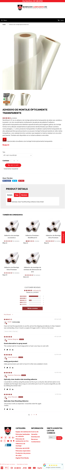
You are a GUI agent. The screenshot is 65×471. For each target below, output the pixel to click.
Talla (4, 152)
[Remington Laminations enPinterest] (9, 438)
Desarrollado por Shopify (22, 464)
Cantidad (6, 160)
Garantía (34, 434)
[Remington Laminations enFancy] (13, 441)
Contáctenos (35, 442)
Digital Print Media (22, 458)
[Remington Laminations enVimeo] (11, 441)
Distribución (35, 437)
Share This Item (8, 178)
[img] (8, 319)
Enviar (59, 438)
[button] (7, 118)
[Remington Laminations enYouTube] (8, 441)
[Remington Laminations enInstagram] (1, 441)
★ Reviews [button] (63, 237)
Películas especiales (23, 451)
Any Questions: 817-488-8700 (32, 1)
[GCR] (44, 465)
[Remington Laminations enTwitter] (1, 438)
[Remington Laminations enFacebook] (5, 438)
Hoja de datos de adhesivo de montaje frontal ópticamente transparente (29, 141)
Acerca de (34, 432)
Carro (62, 20)
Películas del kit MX (22, 448)
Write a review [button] (32, 308)
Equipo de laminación (23, 432)
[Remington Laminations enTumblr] (4, 442)
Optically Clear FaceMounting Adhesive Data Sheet (28, 202)
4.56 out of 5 (37, 290)
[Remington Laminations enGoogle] (13, 438)
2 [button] (31, 414)
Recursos (34, 439)
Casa (4, 24)
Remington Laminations (9, 464)
